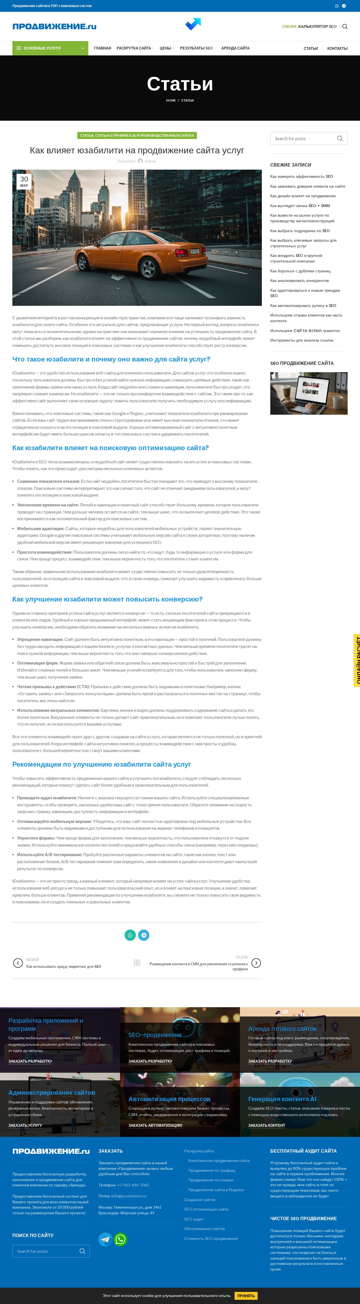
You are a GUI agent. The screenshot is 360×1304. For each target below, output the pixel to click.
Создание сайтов (199, 1199)
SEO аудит (193, 1219)
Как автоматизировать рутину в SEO (303, 305)
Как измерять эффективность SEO (301, 176)
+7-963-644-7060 (133, 1184)
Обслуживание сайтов (204, 1228)
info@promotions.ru (128, 1195)
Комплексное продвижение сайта (219, 1160)
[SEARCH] (340, 138)
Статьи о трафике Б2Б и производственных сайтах (144, 135)
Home (171, 100)
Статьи (187, 100)
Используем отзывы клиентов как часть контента (306, 318)
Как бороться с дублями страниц (300, 271)
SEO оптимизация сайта (206, 1209)
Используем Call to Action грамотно (305, 330)
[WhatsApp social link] (337, 6)
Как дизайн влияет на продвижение (303, 196)
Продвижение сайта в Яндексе (216, 1189)
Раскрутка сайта (199, 1150)
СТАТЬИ (311, 48)
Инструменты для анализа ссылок (301, 340)
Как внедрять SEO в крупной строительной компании (296, 258)
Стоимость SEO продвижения (211, 1238)
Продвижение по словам (210, 1179)
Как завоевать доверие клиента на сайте (307, 186)
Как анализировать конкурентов (299, 280)
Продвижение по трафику (211, 1170)
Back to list (137, 963)
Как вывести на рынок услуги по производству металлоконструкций (302, 218)
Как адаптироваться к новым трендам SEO (305, 293)
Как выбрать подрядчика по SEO (300, 231)
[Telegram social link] (344, 6)
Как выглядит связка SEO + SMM (300, 205)
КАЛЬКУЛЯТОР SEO (317, 26)
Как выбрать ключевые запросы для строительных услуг (303, 243)
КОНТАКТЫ (337, 48)
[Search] (344, 26)
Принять (246, 1296)
